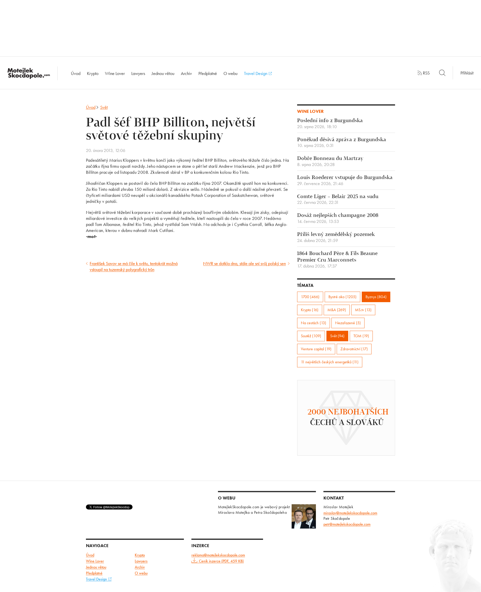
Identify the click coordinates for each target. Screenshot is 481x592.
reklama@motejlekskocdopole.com (218, 555)
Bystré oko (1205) (342, 296)
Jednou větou (163, 73)
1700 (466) (310, 296)
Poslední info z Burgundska (330, 123)
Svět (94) (337, 336)
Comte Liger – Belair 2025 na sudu (337, 199)
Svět (104, 107)
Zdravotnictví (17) (354, 349)
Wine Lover (115, 73)
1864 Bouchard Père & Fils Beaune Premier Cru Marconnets (337, 259)
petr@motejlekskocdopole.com (347, 524)
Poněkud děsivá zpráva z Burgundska (341, 142)
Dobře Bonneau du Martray (330, 161)
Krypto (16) (309, 309)
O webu (230, 73)
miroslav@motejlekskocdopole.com (350, 513)
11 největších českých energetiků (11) (329, 362)
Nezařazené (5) (348, 322)
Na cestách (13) (313, 322)
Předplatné (207, 73)
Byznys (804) (376, 296)
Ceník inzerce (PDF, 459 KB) (221, 561)
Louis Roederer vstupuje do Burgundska (345, 180)
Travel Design (256, 73)
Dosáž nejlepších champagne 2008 (337, 218)
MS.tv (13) (363, 309)
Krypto (92, 73)
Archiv (186, 73)
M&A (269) (336, 309)
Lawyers (138, 73)
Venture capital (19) (316, 349)
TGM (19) (361, 336)
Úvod (75, 73)
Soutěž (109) (311, 336)
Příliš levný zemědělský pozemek (336, 237)
